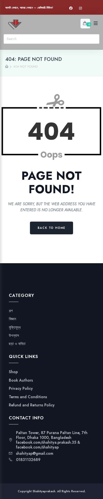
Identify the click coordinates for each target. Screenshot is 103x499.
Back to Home (52, 228)
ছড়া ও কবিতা (17, 343)
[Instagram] (80, 8)
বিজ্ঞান (12, 319)
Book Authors (21, 380)
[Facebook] (71, 8)
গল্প (11, 310)
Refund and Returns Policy (32, 405)
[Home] (6, 66)
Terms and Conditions (28, 397)
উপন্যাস (14, 335)
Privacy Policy (21, 388)
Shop (13, 372)
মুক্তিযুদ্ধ (15, 327)
